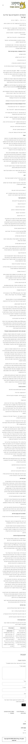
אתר (25, 693)
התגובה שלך (22, 666)
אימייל (24, 687)
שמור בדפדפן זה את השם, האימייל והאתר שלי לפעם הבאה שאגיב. (14, 700)
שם (25, 681)
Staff (16, 20)
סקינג (24, 723)
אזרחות (12, 20)
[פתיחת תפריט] (3, 5)
